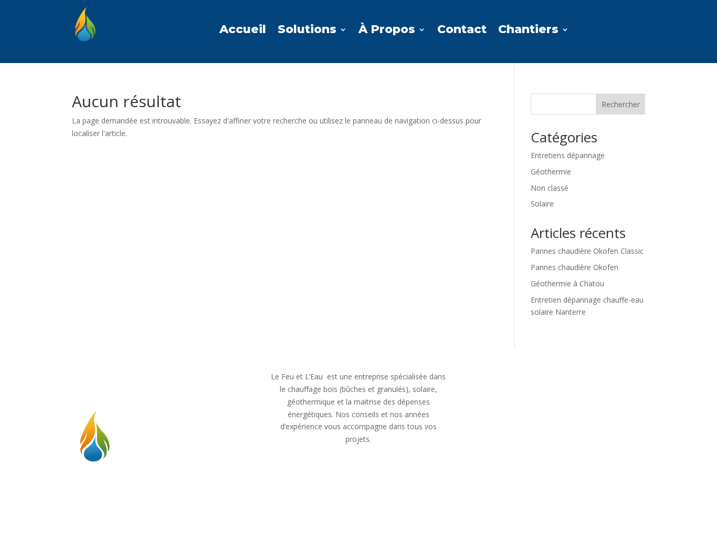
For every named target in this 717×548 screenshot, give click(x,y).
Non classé (549, 188)
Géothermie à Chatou (567, 283)
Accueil (242, 31)
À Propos (386, 31)
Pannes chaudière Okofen (574, 267)
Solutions (307, 31)
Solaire (542, 204)
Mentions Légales (555, 418)
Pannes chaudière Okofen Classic (587, 251)
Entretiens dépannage (568, 155)
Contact (462, 31)
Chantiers (528, 31)
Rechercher (621, 104)
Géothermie (551, 172)
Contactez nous (555, 383)
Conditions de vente (555, 453)
